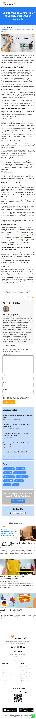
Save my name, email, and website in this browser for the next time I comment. (16, 398)
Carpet (7, 484)
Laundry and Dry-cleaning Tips (11, 610)
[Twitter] (14, 647)
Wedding (8, 472)
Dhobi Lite (19, 480)
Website (5, 389)
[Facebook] (10, 513)
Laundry (20, 468)
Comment (6, 354)
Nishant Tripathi (7, 548)
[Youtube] (21, 513)
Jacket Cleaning (22, 476)
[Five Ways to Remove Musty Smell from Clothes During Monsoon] (18, 567)
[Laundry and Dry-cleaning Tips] (18, 600)
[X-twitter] (14, 513)
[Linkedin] (25, 513)
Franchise (8, 480)
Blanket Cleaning (20, 472)
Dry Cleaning (9, 468)
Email (4, 382)
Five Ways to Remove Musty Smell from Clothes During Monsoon (15, 578)
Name (4, 375)
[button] (33, 4)
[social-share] (28, 297)
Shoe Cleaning (9, 476)
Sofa (16, 484)
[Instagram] (18, 513)
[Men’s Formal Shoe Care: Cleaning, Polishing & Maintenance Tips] (18, 533)
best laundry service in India (21, 234)
